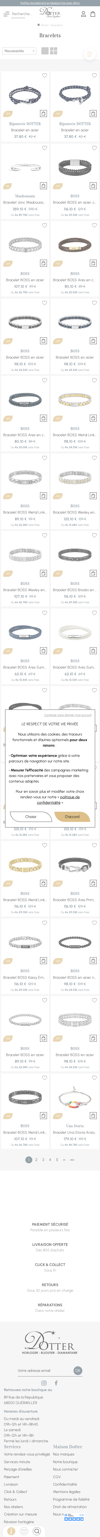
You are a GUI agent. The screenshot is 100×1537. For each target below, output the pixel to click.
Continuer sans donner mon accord (67, 715)
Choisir (31, 816)
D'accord (72, 816)
